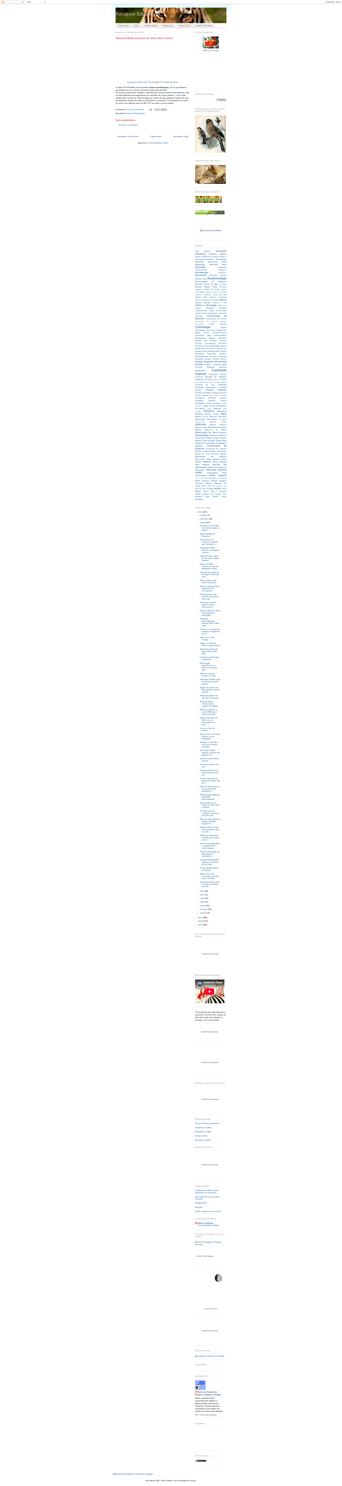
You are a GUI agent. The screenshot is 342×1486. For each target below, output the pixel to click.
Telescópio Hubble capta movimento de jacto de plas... (210, 681)
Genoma (198, 393)
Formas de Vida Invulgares (217, 382)
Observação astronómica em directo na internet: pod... (209, 666)
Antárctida (199, 262)
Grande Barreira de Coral (206, 395)
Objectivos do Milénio (215, 430)
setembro (204, 519)
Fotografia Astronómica (205, 387)
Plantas (198, 440)
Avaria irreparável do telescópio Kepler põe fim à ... (210, 780)
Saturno (207, 461)
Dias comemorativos (217, 335)
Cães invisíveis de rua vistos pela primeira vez (209, 772)
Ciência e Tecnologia (206, 305)
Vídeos (198, 491)
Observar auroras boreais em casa (208, 674)
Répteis (198, 462)
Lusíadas (198, 411)
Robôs (223, 459)
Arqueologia (200, 264)
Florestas (209, 380)
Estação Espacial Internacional (210, 361)
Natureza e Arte (201, 427)
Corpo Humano (217, 324)
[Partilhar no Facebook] (163, 109)
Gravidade (223, 395)
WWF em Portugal (211, 50)
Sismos (215, 462)
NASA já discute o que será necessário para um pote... (210, 829)
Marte (223, 414)
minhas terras (168, 26)
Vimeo (175, 82)
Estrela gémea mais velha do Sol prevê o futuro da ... (209, 596)
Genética (207, 393)
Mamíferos (209, 411)
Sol (224, 464)
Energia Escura (220, 349)
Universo (222, 481)
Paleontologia (201, 435)
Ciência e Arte (220, 303)
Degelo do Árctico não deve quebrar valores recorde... (210, 689)
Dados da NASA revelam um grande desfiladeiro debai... (209, 566)
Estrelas (199, 364)
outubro (203, 515)
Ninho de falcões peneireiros (207, 1123)
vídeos (136, 26)
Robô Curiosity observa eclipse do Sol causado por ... (209, 588)
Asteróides (200, 267)
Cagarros (198, 289)
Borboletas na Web (203, 1132)
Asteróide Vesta (217, 264)
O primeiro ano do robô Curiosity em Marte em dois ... (209, 884)
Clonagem (210, 308)
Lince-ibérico (200, 409)
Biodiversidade (216, 278)
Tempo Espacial (217, 475)
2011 (200, 921)
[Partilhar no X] (160, 109)
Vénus (223, 489)
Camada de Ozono (211, 289)
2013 (200, 512)
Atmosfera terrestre (218, 275)
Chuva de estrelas (202, 300)
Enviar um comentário (128, 125)
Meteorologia (200, 419)
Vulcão (217, 488)
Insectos (211, 400)
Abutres (207, 251)
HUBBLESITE (201, 1203)
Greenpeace (199, 398)
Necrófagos (222, 427)
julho (202, 891)
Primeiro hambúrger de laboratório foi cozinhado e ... (209, 854)
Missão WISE (218, 422)
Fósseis (210, 390)
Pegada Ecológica (212, 438)
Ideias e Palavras (205, 1223)
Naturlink (199, 1207)
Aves (205, 279)
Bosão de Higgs (211, 284)
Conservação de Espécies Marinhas (210, 321)
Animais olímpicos (219, 257)
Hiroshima (212, 398)
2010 (200, 925)
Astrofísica (222, 273)
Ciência (222, 300)
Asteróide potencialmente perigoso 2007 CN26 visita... (209, 622)
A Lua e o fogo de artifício (207, 729)
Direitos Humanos (217, 338)
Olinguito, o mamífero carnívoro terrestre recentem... (209, 744)
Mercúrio (213, 416)
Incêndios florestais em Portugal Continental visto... (209, 574)
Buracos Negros (202, 287)
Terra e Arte (199, 478)
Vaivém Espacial (213, 483)
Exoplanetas (200, 370)
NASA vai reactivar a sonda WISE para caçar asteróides (208, 712)
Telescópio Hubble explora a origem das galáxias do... (210, 752)
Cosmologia (202, 327)
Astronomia (200, 275)
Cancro (223, 289)
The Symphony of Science (216, 478)
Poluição (211, 440)
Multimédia (200, 424)
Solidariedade (201, 467)
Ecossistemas (210, 343)
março (203, 906)
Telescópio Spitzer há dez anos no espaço (209, 696)
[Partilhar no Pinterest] (165, 109)
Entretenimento (201, 356)
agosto (203, 522)
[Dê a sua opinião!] (158, 109)
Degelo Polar (221, 330)
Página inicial (123, 26)
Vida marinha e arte (219, 486)
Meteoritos (222, 417)
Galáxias (222, 390)
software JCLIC (184, 26)
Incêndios (199, 400)
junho (202, 895)
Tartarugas (199, 470)
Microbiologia (212, 419)
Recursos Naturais (218, 454)
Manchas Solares (212, 414)
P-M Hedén (165, 82)
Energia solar (213, 351)
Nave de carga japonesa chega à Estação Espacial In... (210, 821)
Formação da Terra (205, 385)
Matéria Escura (201, 417)
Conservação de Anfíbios (216, 319)
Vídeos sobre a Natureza (214, 491)
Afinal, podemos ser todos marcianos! (208, 581)
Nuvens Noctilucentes (136, 113)
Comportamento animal (204, 311)
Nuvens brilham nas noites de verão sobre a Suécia (210, 805)
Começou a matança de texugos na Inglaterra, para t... (210, 631)
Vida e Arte (206, 486)
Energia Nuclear (201, 351)
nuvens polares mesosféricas (171, 93)
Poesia (204, 441)
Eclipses (223, 341)
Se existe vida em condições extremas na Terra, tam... (209, 813)
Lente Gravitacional (218, 406)
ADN (197, 251)
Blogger (193, 1480)
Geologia (214, 393)
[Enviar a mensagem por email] (155, 109)
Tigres (197, 481)
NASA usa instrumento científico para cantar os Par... (209, 837)
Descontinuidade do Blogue (208, 1225)
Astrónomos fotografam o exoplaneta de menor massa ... (210, 845)
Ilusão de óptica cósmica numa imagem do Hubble (209, 704)
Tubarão (213, 481)
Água (208, 497)
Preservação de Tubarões (215, 449)
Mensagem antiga (180, 136)
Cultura (223, 327)
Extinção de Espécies (215, 377)
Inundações (200, 403)
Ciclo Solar (214, 300)
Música (213, 424)
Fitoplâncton (200, 380)
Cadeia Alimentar (219, 287)
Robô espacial (213, 459)
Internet (223, 401)
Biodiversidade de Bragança (210, 281)
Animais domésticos (203, 257)
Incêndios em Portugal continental (209, 658)
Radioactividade (210, 451)
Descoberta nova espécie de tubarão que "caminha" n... (209, 542)
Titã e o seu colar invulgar (207, 638)
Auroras (198, 279)
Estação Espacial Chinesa (215, 359)
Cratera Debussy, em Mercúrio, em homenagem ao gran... (209, 721)
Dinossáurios (200, 338)
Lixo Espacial (214, 408)
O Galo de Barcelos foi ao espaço (209, 869)
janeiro (203, 913)
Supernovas (212, 467)
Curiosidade (199, 330)
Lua (224, 408)
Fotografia (222, 385)
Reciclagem (221, 451)
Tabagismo (222, 467)
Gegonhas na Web (203, 1127)
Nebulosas (212, 427)
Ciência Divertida (203, 303)
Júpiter (206, 406)
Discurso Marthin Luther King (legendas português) (210, 613)
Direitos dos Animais (206, 341)
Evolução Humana (217, 367)
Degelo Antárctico (210, 330)
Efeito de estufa (207, 349)
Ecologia (198, 343)
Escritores (213, 356)
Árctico (216, 496)
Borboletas (199, 284)
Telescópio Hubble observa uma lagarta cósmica (209, 550)
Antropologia (221, 259)
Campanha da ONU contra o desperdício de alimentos (207, 1191)
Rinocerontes (200, 459)
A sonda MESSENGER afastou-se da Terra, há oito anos (209, 862)
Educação (222, 343)
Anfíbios (223, 254)
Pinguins (223, 438)
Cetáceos (213, 297)
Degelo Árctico (202, 333)
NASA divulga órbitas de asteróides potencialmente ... (210, 797)
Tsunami (205, 481)
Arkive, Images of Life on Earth (208, 1211)
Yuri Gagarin (216, 494)
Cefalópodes (207, 295)
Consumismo (199, 324)
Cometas (222, 308)
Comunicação (221, 311)
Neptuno (198, 430)
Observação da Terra (206, 432)
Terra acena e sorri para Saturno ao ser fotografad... (210, 736)
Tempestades (200, 475)
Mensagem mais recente (128, 136)
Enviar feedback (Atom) (158, 143)
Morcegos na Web (203, 1140)
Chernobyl (222, 297)
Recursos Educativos (138, 14)
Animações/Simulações (204, 259)
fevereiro (204, 909)
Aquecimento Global (216, 262)
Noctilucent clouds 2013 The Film (141, 82)
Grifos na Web (201, 1136)
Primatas (198, 451)
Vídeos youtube (202, 494)
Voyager (210, 489)
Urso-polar (199, 483)
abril (202, 902)
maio (202, 898)
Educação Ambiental (203, 346)
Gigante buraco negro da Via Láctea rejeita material (209, 558)
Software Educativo (211, 464)
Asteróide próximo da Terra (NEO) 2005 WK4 (209, 651)
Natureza (222, 425)
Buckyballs (222, 284)
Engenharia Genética (216, 354)
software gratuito (150, 26)
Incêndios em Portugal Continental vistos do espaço (209, 528)
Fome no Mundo (219, 380)
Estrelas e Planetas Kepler (215, 365)
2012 (200, 917)
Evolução (198, 367)
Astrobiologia (201, 272)
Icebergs (223, 398)
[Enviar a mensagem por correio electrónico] (150, 109)
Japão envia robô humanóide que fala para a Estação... (209, 876)
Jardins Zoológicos (213, 403)
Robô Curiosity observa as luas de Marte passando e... (209, 788)
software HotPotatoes (204, 26)
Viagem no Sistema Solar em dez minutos (210, 644)
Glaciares (222, 393)
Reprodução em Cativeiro (210, 456)
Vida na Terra (200, 489)
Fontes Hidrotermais (201, 382)
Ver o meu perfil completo (206, 1415)
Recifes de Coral (202, 454)
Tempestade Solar (217, 473)
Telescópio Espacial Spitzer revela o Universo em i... (208, 604)
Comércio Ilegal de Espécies (206, 313)
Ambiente (213, 254)
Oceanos (222, 432)
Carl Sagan (199, 292)
